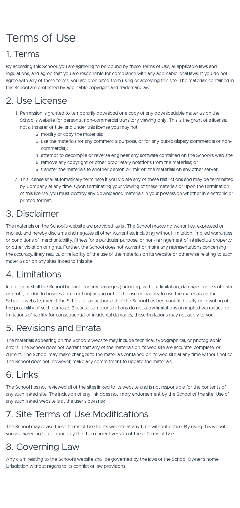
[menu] (217, 9)
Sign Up (227, 9)
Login (210, 9)
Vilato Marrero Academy (54, 8)
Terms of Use (220, 493)
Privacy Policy (221, 499)
